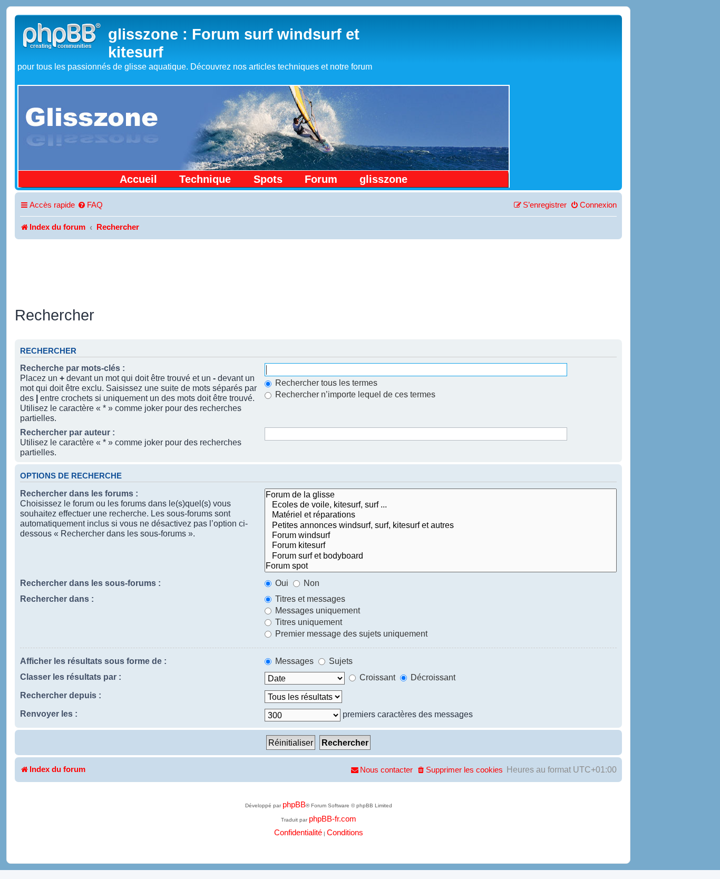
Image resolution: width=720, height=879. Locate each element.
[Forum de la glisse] (441, 495)
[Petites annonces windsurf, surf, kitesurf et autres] (441, 525)
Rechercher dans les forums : (79, 493)
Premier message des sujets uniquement (350, 633)
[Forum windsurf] (441, 535)
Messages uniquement (316, 610)
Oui (280, 583)
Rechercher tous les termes (325, 382)
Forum (321, 179)
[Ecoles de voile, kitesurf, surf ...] (441, 505)
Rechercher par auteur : (67, 432)
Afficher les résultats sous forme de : (93, 661)
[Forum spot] (441, 566)
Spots (268, 179)
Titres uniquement (307, 622)
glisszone (383, 179)
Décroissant (431, 677)
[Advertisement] (318, 268)
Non (310, 583)
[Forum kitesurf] (441, 545)
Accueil (138, 179)
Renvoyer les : (48, 713)
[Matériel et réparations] (441, 515)
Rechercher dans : (57, 598)
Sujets (340, 661)
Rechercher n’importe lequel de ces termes (354, 394)
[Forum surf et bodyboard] (441, 556)
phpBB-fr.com (332, 819)
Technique (205, 179)
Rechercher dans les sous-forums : (90, 583)
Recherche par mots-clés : (72, 368)
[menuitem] (90, 205)
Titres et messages (309, 598)
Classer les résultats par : (70, 676)
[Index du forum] (62, 34)
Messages (293, 661)
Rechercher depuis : (60, 695)
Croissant (376, 677)
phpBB (294, 804)
